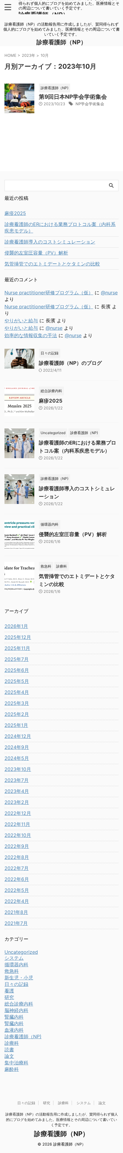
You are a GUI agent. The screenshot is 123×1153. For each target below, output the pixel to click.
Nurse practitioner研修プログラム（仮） (48, 293)
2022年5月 (16, 890)
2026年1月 (16, 626)
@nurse (109, 293)
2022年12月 (17, 813)
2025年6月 (16, 670)
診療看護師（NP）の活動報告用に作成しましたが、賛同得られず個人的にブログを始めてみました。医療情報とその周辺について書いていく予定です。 (61, 1119)
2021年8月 (16, 912)
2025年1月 (16, 725)
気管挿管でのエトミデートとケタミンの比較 (52, 264)
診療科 (63, 1103)
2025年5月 (16, 681)
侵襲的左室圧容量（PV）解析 (36, 253)
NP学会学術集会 (90, 103)
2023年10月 (17, 769)
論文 (102, 1103)
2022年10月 (17, 835)
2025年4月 (16, 692)
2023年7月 (16, 780)
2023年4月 (16, 791)
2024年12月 (17, 736)
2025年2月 (16, 714)
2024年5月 (16, 758)
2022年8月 (16, 857)
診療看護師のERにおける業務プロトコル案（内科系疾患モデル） (60, 227)
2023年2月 (16, 802)
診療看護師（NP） (61, 42)
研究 (46, 1103)
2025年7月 (16, 659)
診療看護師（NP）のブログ (70, 363)
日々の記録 (26, 1103)
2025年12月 (17, 637)
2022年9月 (16, 846)
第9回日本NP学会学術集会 (73, 96)
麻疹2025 (15, 213)
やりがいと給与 (21, 320)
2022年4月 (16, 901)
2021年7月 (16, 923)
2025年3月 (16, 703)
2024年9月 (16, 747)
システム (83, 1103)
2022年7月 (16, 868)
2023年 (28, 55)
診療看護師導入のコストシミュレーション (49, 242)
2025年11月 (17, 648)
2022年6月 (16, 879)
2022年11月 (17, 824)
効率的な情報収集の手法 (30, 335)
